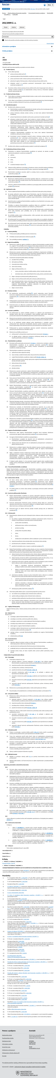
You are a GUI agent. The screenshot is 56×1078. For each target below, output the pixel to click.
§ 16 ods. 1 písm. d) (32, 670)
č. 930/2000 (23, 926)
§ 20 (36, 739)
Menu (49, 5)
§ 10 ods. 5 (15, 813)
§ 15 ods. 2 (17, 685)
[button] (21, 27)
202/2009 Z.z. (7, 14)
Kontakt (4, 1056)
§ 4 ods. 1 (31, 338)
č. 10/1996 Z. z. (32, 1005)
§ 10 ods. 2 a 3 (31, 812)
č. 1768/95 (19, 900)
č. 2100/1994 (24, 878)
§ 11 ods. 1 (21, 813)
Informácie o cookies (7, 1044)
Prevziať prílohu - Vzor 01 (8, 863)
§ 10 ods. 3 (30, 676)
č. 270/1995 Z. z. (34, 923)
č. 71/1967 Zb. (14, 1016)
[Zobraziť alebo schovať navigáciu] (45, 5)
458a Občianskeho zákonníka (19, 1009)
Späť (4, 19)
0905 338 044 (32, 1044)
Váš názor (32, 9)
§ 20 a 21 (36, 732)
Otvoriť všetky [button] (50, 43)
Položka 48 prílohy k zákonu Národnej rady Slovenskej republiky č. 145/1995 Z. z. (28, 973)
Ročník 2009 (50, 13)
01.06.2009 (15, 14)
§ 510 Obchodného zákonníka (14, 1003)
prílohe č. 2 (9, 820)
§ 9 (30, 756)
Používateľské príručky (7, 1038)
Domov (4, 13)
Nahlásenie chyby (6, 1041)
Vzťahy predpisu (7, 51)
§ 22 (22, 636)
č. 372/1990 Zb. (27, 1014)
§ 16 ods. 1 (38, 661)
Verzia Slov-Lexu (6, 1047)
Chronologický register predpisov (36, 13)
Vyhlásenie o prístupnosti (8, 1050)
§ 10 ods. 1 (32, 672)
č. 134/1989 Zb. (49, 840)
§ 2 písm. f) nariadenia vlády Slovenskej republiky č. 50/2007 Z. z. (23, 936)
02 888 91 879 (32, 1042)
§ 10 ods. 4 (29, 679)
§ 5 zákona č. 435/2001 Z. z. (14, 886)
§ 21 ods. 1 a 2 (42, 739)
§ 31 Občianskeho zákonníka (14, 955)
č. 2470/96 (20, 980)
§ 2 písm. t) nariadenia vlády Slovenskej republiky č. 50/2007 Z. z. (25, 895)
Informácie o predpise (9, 46)
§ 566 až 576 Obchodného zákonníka (16, 957)
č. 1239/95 (22, 943)
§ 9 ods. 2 (45, 334)
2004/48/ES (26, 870)
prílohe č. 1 (26, 239)
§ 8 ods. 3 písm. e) (41, 357)
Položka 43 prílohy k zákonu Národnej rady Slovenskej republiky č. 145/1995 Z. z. (27, 962)
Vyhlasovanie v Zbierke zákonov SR (10, 1053)
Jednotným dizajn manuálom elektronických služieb (30, 1067)
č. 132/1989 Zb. (20, 827)
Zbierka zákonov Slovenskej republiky (17, 13)
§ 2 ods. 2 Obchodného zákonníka (15, 892)
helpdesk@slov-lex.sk (34, 1048)
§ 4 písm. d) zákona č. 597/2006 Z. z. (16, 931)
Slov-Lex (22, 1)
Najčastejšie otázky (7, 1035)
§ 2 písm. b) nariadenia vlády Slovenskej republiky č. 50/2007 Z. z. (28, 1001)
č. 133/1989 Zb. (49, 833)
